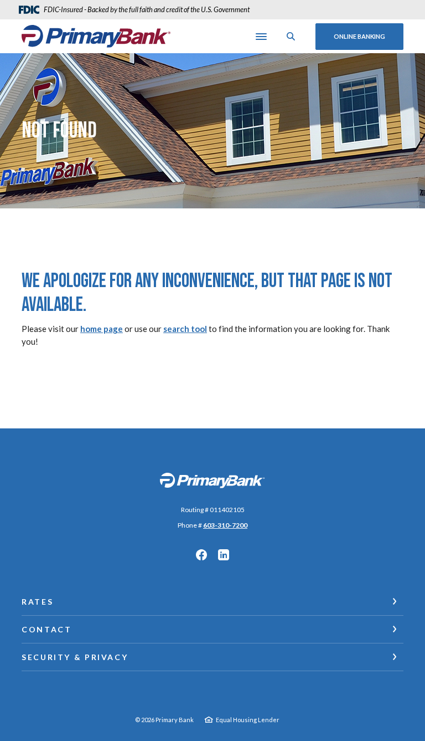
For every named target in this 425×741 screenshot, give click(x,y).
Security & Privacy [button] (75, 657)
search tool (185, 329)
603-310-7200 (225, 525)
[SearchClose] (291, 36)
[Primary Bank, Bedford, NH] (96, 36)
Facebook (201, 554)
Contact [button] (46, 629)
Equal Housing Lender (247, 719)
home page (101, 329)
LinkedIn (223, 554)
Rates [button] (37, 601)
